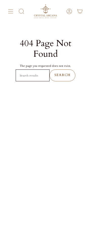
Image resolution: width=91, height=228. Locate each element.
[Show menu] (10, 11)
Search (62, 75)
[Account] (69, 11)
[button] (21, 11)
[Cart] (80, 11)
